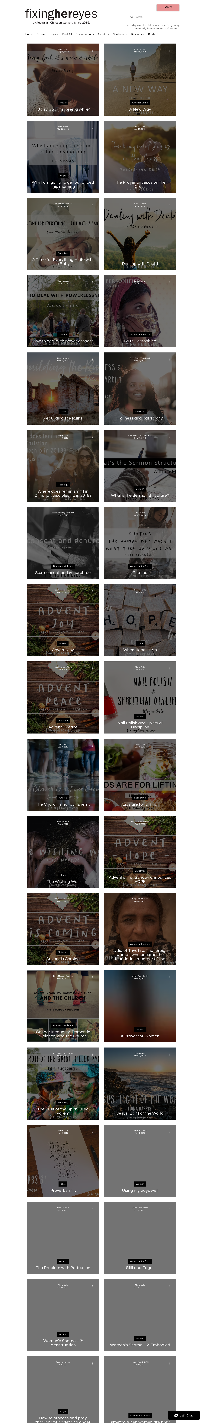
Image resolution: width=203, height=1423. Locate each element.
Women (140, 716)
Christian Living (140, 102)
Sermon (140, 488)
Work (63, 175)
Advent (63, 643)
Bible (62, 1183)
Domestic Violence (63, 566)
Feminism (140, 411)
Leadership (140, 797)
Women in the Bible (140, 334)
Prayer (62, 102)
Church (63, 797)
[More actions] (94, 50)
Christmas (63, 720)
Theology (63, 484)
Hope (63, 875)
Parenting (63, 253)
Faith (63, 411)
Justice (63, 334)
